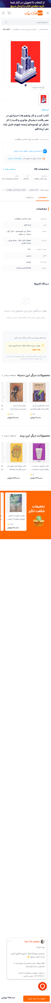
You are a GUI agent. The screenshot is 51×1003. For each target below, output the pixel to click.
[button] (4, 397)
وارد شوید (36, 349)
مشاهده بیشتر (10, 375)
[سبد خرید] (9, 13)
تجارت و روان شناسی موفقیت (27, 139)
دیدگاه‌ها (30, 197)
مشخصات (42, 197)
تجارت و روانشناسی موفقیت (16, 190)
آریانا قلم (45, 109)
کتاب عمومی (33, 190)
